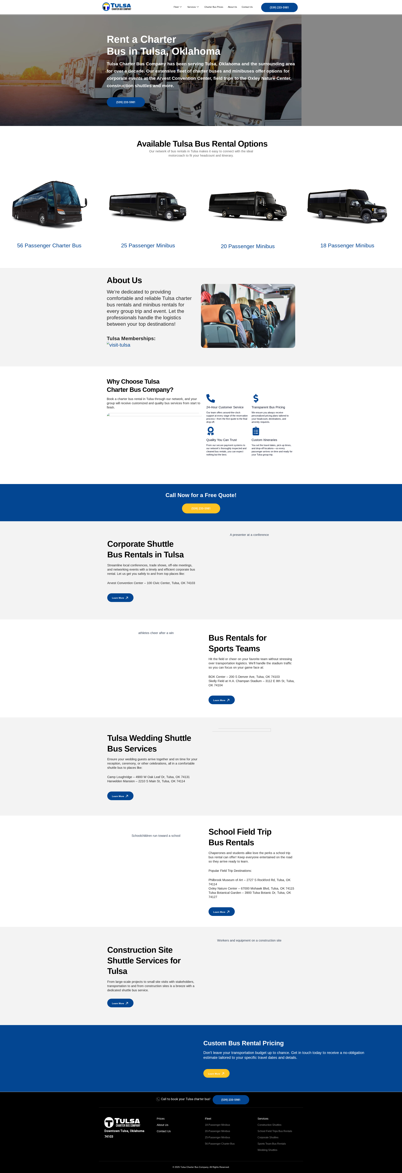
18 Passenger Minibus (347, 245)
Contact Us (247, 7)
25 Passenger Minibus (148, 245)
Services (191, 7)
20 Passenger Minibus (248, 246)
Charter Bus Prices (213, 7)
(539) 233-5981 (279, 7)
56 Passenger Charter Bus (49, 245)
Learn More (118, 598)
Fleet (176, 7)
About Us (232, 7)
